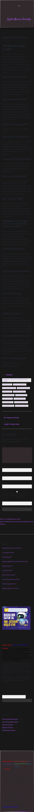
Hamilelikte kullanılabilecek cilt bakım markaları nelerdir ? (15, 561)
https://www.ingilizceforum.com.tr (10, 519)
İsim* (3, 466)
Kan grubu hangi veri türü (9, 388)
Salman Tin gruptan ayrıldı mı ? (9, 583)
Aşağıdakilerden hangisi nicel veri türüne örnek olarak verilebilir (15, 380)
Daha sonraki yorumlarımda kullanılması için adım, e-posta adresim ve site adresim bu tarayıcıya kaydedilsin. (15, 494)
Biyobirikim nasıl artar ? (7, 566)
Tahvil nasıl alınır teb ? (7, 557)
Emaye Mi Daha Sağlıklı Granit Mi (10, 719)
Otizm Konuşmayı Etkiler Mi (8, 730)
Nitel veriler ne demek (20, 398)
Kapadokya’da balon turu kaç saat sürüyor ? (12, 548)
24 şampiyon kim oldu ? (7, 570)
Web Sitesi (4, 483)
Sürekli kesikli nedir (7, 402)
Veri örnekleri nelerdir (8, 405)
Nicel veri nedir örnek (21, 395)
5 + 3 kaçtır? (5, 500)
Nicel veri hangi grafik (8, 395)
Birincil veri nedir (7, 384)
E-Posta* (4, 475)
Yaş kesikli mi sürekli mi (21, 405)
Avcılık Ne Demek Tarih (11, 424)
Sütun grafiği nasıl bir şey (21, 402)
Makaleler (9, 375)
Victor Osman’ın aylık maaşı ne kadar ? (11, 579)
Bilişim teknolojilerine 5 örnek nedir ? (10, 588)
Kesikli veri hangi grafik (23, 388)
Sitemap (2, 524)
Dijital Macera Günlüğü (19, 19)
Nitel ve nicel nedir (7, 398)
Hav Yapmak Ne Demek (11, 417)
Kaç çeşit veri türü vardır (19, 384)
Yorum (3, 446)
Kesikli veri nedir (7, 391)
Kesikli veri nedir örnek (19, 391)
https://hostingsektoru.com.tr (25, 521)
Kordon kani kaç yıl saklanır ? (9, 575)
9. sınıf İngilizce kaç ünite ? (8, 552)
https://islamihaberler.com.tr (8, 521)
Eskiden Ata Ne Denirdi (7, 724)
